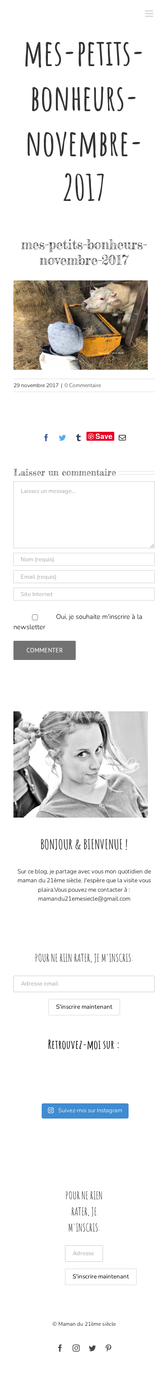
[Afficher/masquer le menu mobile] (150, 13)
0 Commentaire (83, 385)
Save (103, 436)
